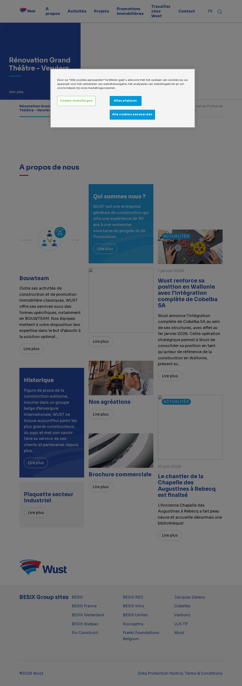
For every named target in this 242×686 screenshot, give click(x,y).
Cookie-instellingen (76, 100)
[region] (122, 98)
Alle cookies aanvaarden (132, 114)
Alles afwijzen (125, 100)
